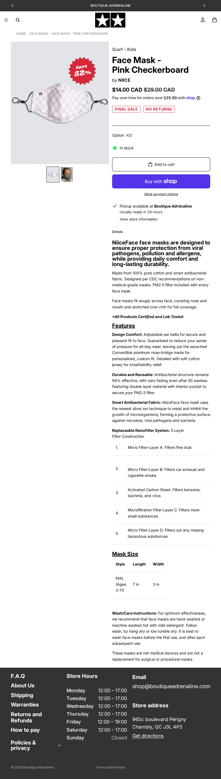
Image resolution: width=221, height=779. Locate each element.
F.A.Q (18, 676)
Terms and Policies (110, 767)
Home (21, 34)
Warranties (25, 704)
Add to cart (164, 164)
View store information (139, 219)
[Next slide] (103, 103)
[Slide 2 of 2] (67, 174)
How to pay (25, 730)
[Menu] (6, 20)
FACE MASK (39, 34)
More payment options (161, 194)
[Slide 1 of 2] (53, 174)
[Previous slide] (17, 103)
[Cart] (214, 20)
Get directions (148, 736)
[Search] (18, 20)
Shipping (22, 695)
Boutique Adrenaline (38, 767)
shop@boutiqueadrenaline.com (171, 686)
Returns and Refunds (26, 717)
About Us (22, 686)
